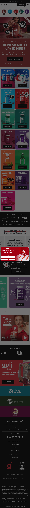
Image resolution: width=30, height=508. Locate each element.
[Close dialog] (28, 247)
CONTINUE (7, 259)
